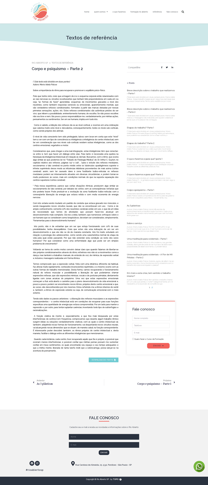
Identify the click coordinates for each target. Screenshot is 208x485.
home (86, 12)
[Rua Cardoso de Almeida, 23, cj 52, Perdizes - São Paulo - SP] (73, 463)
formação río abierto (139, 12)
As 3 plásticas (133, 206)
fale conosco (172, 12)
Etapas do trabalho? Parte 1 (140, 128)
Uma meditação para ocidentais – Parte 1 (147, 239)
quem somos (99, 12)
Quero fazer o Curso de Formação (149, 339)
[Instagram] (37, 463)
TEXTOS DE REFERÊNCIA (62, 63)
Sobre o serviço (134, 223)
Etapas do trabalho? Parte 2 (140, 143)
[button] (182, 11)
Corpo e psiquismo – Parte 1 (140, 190)
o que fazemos (119, 12)
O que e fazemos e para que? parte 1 (144, 159)
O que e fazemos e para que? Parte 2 (145, 174)
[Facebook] (31, 463)
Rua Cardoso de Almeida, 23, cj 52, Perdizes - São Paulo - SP (103, 465)
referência (157, 12)
